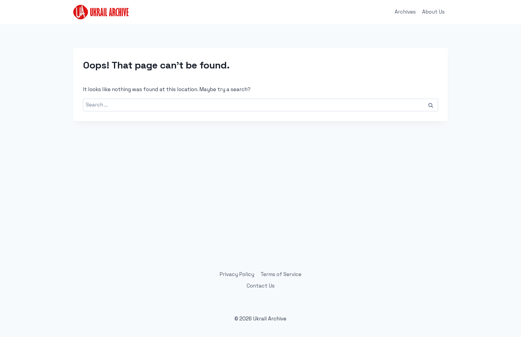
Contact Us (261, 285)
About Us (433, 11)
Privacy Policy (236, 274)
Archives (405, 11)
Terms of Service (281, 274)
